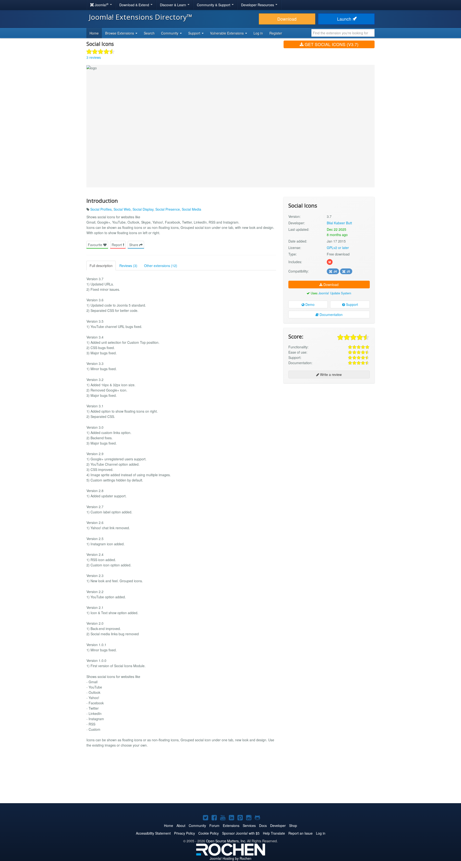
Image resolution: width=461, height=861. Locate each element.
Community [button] (170, 33)
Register (275, 33)
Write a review (330, 374)
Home (94, 33)
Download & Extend (134, 4)
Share (134, 244)
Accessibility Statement (153, 833)
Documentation (331, 314)
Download (287, 19)
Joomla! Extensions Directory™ (140, 17)
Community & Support (214, 4)
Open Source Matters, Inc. (226, 840)
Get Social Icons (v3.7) (330, 44)
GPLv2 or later (338, 247)
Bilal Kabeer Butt (339, 222)
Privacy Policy (184, 833)
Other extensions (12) (160, 265)
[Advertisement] (329, 418)
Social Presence (167, 209)
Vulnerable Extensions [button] (227, 33)
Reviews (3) (128, 265)
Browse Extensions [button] (120, 33)
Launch (344, 19)
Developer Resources (258, 4)
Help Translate (274, 833)
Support (351, 304)
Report (117, 244)
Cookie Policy (208, 833)
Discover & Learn (173, 4)
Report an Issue (300, 833)
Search (149, 33)
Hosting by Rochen (230, 858)
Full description (101, 265)
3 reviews (93, 57)
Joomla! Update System (334, 293)
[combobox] (343, 33)
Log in (258, 33)
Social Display (143, 209)
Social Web (122, 209)
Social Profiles (101, 209)
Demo (309, 304)
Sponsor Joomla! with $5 (241, 833)
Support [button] (194, 33)
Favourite (95, 244)
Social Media (191, 209)
